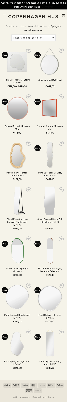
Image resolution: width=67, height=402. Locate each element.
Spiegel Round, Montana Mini (17, 127)
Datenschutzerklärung (43, 397)
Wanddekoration (37, 26)
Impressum (25, 397)
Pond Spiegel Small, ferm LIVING (17, 316)
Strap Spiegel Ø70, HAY (50, 80)
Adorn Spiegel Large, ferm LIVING (50, 363)
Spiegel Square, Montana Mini (50, 127)
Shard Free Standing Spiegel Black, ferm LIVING (17, 222)
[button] (4, 15)
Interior (19, 26)
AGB (15, 397)
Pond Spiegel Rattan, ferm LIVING (17, 174)
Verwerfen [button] (48, 6)
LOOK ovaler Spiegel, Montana (17, 270)
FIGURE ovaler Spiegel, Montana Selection (50, 270)
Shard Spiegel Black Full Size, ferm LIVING (49, 220)
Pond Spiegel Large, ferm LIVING (17, 363)
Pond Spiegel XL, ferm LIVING (49, 316)
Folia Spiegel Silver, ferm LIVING (17, 81)
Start (9, 26)
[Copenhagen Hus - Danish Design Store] (33, 15)
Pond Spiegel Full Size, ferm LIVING (50, 174)
